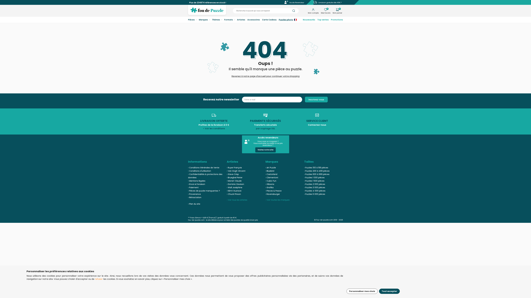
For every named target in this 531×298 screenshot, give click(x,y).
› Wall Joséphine (234, 187)
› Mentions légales (196, 180)
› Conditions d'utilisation (199, 171)
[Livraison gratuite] (315, 3)
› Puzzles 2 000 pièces (314, 184)
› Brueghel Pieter (234, 177)
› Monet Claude (234, 180)
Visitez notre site (265, 149)
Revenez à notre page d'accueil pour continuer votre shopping (265, 76)
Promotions (337, 19)
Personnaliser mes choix (362, 291)
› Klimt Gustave (234, 190)
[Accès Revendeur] (286, 3)
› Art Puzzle (271, 167)
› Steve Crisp (233, 174)
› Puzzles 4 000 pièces (314, 190)
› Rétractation (194, 197)
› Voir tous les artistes (237, 200)
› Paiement (193, 187)
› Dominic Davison (235, 184)
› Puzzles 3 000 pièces (314, 187)
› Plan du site (194, 204)
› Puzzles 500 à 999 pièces (316, 174)
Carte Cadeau (269, 19)
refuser (99, 279)
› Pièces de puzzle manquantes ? (204, 190)
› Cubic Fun (271, 180)
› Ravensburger (273, 194)
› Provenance (194, 194)
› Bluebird (270, 171)
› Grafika (270, 187)
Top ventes (323, 19)
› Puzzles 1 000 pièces (314, 177)
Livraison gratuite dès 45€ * (330, 2)
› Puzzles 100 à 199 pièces (316, 167)
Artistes (241, 19)
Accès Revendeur (296, 2)
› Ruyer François (234, 167)
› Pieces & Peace (274, 190)
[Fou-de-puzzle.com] (207, 12)
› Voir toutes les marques (278, 200)
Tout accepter (389, 291)
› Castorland (271, 174)
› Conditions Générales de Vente (203, 167)
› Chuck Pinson (234, 194)
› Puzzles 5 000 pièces (314, 194)
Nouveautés (309, 19)
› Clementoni (272, 177)
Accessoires (253, 19)
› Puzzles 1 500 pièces (314, 180)
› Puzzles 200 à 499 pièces (317, 171)
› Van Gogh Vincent (236, 171)
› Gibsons (270, 184)
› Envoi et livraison (196, 184)
